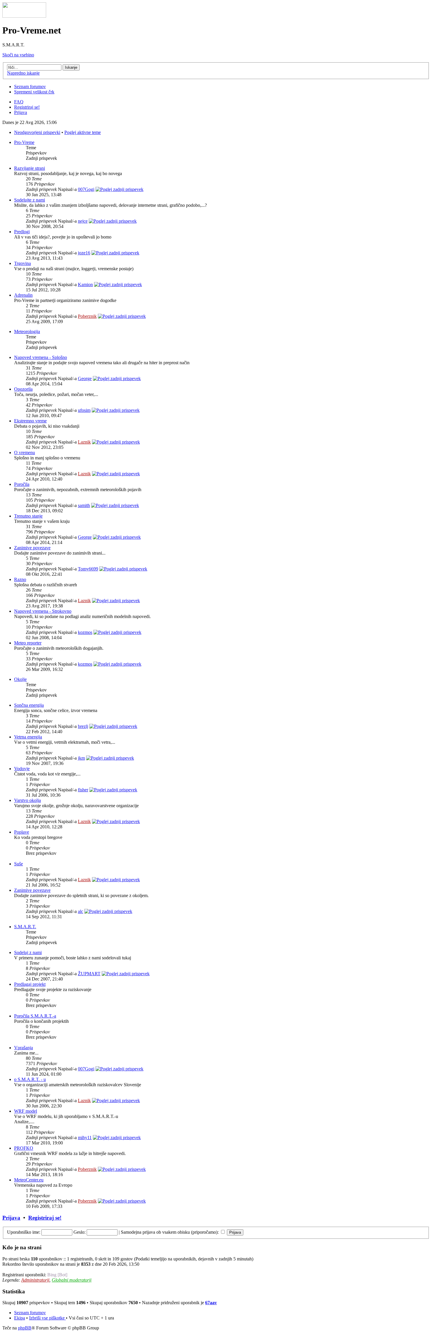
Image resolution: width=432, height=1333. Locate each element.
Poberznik (87, 316)
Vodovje (22, 768)
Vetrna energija (28, 736)
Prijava (20, 112)
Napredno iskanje (23, 72)
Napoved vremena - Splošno (40, 357)
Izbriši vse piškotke (47, 1317)
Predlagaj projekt (30, 984)
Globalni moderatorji (71, 1279)
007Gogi (86, 189)
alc (80, 911)
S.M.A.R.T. (25, 926)
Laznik (84, 441)
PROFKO (23, 1148)
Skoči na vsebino (18, 54)
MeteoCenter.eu (28, 1179)
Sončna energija (29, 705)
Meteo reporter (27, 642)
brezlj (83, 726)
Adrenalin (23, 295)
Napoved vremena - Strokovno (42, 611)
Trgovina (22, 263)
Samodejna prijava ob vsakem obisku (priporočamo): (170, 1232)
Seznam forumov (30, 86)
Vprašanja (23, 1047)
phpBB (24, 1327)
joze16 (84, 252)
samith (84, 505)
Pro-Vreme (24, 142)
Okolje (20, 679)
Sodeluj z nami (28, 952)
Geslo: (79, 1232)
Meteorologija (27, 331)
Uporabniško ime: (23, 1232)
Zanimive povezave (32, 547)
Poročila (21, 484)
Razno (20, 579)
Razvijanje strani (29, 168)
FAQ (19, 101)
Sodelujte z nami (29, 199)
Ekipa (19, 1317)
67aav (211, 1302)
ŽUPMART (89, 973)
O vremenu (24, 452)
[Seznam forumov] (24, 16)
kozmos (85, 632)
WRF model (25, 1111)
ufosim (84, 410)
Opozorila (23, 389)
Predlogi (22, 231)
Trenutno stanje (28, 515)
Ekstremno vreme (30, 420)
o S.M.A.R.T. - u (30, 1079)
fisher (83, 789)
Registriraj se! (27, 107)
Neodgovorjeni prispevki (37, 132)
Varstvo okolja (27, 800)
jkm (81, 758)
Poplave (21, 832)
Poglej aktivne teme (82, 132)
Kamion (85, 284)
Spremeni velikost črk (34, 91)
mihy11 (85, 1137)
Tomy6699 (88, 568)
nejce (83, 221)
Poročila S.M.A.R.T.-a (35, 1015)
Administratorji (35, 1279)
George (85, 378)
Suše (18, 863)
